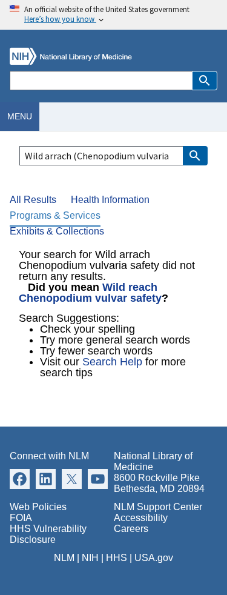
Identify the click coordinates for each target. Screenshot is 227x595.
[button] (204, 80)
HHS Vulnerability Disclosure (48, 534)
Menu (19, 116)
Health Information (110, 199)
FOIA (21, 518)
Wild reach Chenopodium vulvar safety (90, 292)
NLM (64, 558)
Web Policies (38, 507)
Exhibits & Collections (57, 231)
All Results (33, 199)
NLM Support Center (158, 507)
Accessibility (141, 518)
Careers (131, 529)
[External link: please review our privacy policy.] (20, 478)
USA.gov (153, 558)
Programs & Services (55, 215)
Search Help (112, 362)
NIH (90, 558)
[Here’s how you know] (113, 15)
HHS (116, 558)
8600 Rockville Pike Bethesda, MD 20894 (159, 483)
